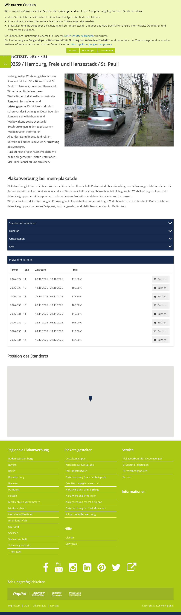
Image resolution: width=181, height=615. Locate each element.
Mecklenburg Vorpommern (24, 502)
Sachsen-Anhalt (17, 539)
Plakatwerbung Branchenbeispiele (85, 477)
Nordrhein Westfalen (20, 514)
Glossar (69, 537)
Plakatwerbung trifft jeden (80, 495)
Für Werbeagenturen (135, 471)
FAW (11, 246)
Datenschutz (39, 605)
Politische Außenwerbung (80, 514)
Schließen (72, 50)
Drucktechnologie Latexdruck (82, 483)
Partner (127, 477)
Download (71, 543)
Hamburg (13, 489)
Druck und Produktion (136, 464)
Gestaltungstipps (75, 458)
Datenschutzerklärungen (79, 36)
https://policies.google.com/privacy (91, 44)
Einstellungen (88, 50)
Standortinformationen (22, 223)
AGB (26, 605)
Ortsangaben (17, 238)
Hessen (12, 495)
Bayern (12, 464)
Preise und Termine (21, 259)
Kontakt (54, 605)
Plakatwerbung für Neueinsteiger (142, 458)
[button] (90, 398)
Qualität (14, 231)
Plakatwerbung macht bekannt (83, 502)
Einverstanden (106, 50)
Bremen (13, 483)
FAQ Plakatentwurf (76, 471)
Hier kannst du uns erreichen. (32, 161)
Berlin (11, 471)
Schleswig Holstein (19, 545)
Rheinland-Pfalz (17, 520)
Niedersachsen (17, 508)
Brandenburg (16, 477)
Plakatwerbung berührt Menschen (85, 508)
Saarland (13, 526)
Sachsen (13, 533)
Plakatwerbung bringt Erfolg (82, 489)
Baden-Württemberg (20, 458)
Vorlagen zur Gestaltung (79, 464)
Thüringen (14, 551)
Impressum (14, 605)
